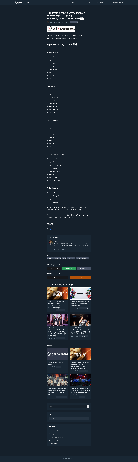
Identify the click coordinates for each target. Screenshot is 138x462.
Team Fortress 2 (71, 258)
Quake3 (64, 258)
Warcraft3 (78, 258)
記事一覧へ (58, 249)
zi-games (51, 229)
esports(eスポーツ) (74, 22)
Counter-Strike (58, 258)
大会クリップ (103, 2)
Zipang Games (85, 258)
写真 (96, 2)
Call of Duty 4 (50, 258)
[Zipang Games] (69, 29)
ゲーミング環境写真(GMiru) (115, 2)
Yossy (56, 241)
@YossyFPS (66, 249)
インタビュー (90, 2)
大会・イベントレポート (78, 2)
